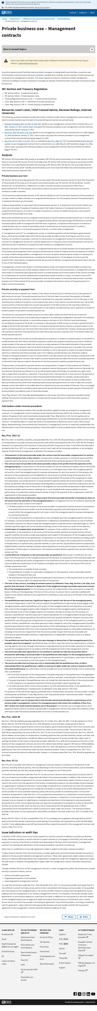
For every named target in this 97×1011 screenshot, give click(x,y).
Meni (92, 13)
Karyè (4, 939)
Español (62, 934)
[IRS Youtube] (93, 993)
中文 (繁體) (63, 944)
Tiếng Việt (63, 958)
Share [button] (70, 917)
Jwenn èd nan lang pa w (28, 63)
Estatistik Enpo (8, 951)
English (62, 967)
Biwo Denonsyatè (47, 964)
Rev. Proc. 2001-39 (56, 141)
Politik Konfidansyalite (74, 1002)
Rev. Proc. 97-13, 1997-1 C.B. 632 (19, 141)
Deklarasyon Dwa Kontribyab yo (28, 938)
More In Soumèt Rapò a (14, 49)
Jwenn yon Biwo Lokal (8, 962)
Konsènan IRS (7, 934)
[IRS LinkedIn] (88, 993)
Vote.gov (81, 970)
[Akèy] (7, 12)
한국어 (62, 948)
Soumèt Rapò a (15, 19)
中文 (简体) (63, 939)
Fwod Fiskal (44, 951)
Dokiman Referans (63, 19)
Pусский (62, 953)
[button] (83, 13)
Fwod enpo (44, 946)
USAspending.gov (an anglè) (86, 964)
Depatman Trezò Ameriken (85, 935)
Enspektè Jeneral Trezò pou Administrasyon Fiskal (85, 946)
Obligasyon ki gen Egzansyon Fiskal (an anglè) (39, 19)
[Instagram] (84, 993)
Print (85, 917)
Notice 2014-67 (87, 141)
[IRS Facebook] (75, 993)
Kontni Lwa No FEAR (29, 969)
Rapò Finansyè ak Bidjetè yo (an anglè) (10, 945)
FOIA (23, 965)
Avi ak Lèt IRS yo (46, 937)
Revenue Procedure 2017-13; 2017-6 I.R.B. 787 (23, 124)
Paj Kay (4, 19)
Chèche (72, 13)
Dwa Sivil (24, 960)
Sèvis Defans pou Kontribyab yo (27, 946)
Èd (3, 956)
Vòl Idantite (44, 942)
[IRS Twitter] (79, 993)
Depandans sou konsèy (27, 978)
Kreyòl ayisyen (65, 963)
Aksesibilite (90, 1002)
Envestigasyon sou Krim (47, 957)
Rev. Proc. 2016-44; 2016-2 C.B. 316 (18, 132)
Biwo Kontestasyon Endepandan (29, 954)
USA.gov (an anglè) (85, 955)
